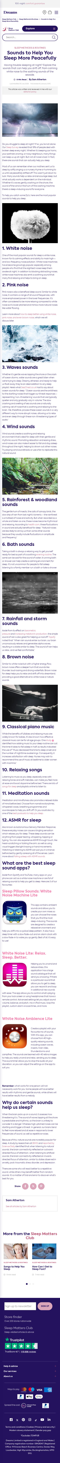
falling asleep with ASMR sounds (29, 856)
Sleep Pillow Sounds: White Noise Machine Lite (27, 893)
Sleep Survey (12, 147)
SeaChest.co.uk (28, 387)
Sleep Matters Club (9, 19)
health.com (33, 524)
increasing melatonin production (31, 634)
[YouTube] (42, 1419)
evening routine (44, 554)
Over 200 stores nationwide (17, 1321)
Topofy (51, 637)
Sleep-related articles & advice (19, 1332)
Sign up (45, 1306)
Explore (30, 28)
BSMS (35, 1143)
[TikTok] (36, 1419)
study (48, 740)
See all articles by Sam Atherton (21, 1206)
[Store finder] (44, 12)
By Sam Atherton (37, 79)
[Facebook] (11, 1419)
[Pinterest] (23, 1419)
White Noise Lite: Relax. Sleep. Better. (24, 955)
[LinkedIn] (49, 1419)
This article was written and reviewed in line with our (30, 90)
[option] (15, 1259)
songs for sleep (9, 786)
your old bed (30, 3)
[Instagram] (29, 1419)
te (50, 1018)
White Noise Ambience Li (25, 1018)
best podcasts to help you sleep (28, 813)
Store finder (13, 1317)
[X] (17, 1419)
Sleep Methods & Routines (28, 19)
